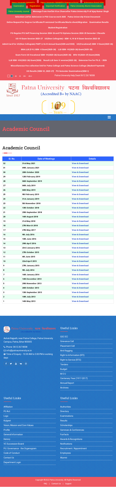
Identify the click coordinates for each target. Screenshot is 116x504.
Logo (6, 416)
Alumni (63, 457)
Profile (7, 430)
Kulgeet (7, 420)
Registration (35, 6)
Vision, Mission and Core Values (19, 425)
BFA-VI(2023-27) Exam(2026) (86, 55)
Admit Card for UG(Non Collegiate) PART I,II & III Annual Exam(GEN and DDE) (38, 44)
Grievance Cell (67, 341)
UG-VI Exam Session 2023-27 (29, 38)
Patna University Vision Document (84, 17)
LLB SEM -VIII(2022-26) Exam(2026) (25, 60)
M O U (63, 374)
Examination (19, 6)
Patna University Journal (18, 11)
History (7, 439)
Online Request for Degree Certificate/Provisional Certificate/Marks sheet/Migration (47, 22)
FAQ (45, 484)
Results (63, 420)
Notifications (66, 444)
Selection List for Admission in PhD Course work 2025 (40, 17)
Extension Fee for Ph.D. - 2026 (93, 60)
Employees (65, 453)
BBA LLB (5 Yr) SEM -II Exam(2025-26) (38, 49)
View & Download (80, 163)
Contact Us (9, 457)
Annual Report (67, 383)
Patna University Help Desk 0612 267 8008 (75, 75)
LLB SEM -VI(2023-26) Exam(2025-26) (75, 49)
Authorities (65, 407)
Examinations (66, 416)
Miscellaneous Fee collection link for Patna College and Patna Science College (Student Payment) (58, 66)
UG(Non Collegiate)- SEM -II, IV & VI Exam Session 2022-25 (72, 38)
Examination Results (99, 22)
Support (68, 484)
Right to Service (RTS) (70, 360)
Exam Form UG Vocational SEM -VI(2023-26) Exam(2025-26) (43, 55)
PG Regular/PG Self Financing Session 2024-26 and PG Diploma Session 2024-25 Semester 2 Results (57, 33)
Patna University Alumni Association (86, 6)
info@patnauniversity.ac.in (19, 350)
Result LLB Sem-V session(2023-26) (60, 60)
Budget (63, 369)
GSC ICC (64, 336)
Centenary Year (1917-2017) (74, 378)
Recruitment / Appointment (73, 448)
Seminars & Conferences (72, 430)
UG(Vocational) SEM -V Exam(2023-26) (95, 44)
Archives (64, 387)
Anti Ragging (66, 350)
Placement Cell (67, 346)
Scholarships (66, 425)
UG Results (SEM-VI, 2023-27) (40, 71)
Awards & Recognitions (71, 439)
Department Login (12, 462)
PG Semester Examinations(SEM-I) (72, 71)
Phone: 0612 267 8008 (16, 347)
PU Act (7, 411)
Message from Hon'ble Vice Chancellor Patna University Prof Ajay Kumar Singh (71, 11)
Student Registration (57, 27)
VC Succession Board (14, 444)
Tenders (64, 364)
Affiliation (8, 407)
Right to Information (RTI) (72, 355)
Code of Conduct (12, 453)
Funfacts (64, 434)
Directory (64, 411)
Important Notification (55, 6)
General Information (13, 434)
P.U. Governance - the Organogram (20, 448)
